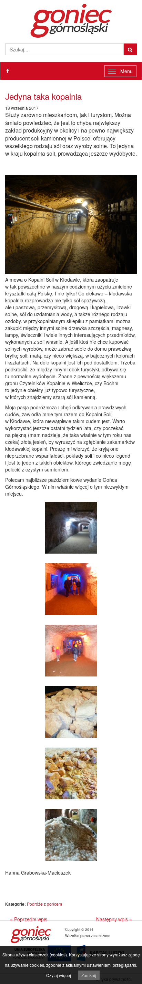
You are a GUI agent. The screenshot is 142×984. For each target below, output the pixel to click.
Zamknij (88, 975)
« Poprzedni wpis (28, 919)
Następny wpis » (114, 919)
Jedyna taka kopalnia (43, 96)
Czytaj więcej (58, 975)
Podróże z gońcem (44, 904)
